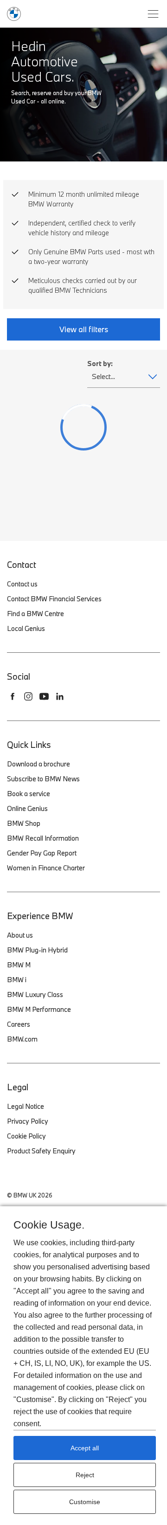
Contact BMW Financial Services (54, 598)
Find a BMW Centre (35, 613)
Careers (18, 1024)
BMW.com (22, 1039)
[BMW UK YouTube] (44, 696)
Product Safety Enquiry (41, 1150)
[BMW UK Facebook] (12, 696)
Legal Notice (25, 1106)
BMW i (16, 979)
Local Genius (26, 628)
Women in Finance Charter (46, 867)
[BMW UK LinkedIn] (59, 696)
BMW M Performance (39, 1009)
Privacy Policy (27, 1121)
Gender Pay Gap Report (42, 853)
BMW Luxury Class (35, 994)
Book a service (28, 793)
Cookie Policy (26, 1136)
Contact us (22, 583)
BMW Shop (23, 823)
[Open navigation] (153, 14)
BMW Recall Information (43, 838)
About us (20, 935)
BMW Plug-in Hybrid (37, 950)
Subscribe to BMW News (43, 778)
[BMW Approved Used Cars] (14, 13)
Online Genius (27, 808)
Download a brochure (38, 763)
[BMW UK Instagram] (28, 696)
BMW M (19, 964)
